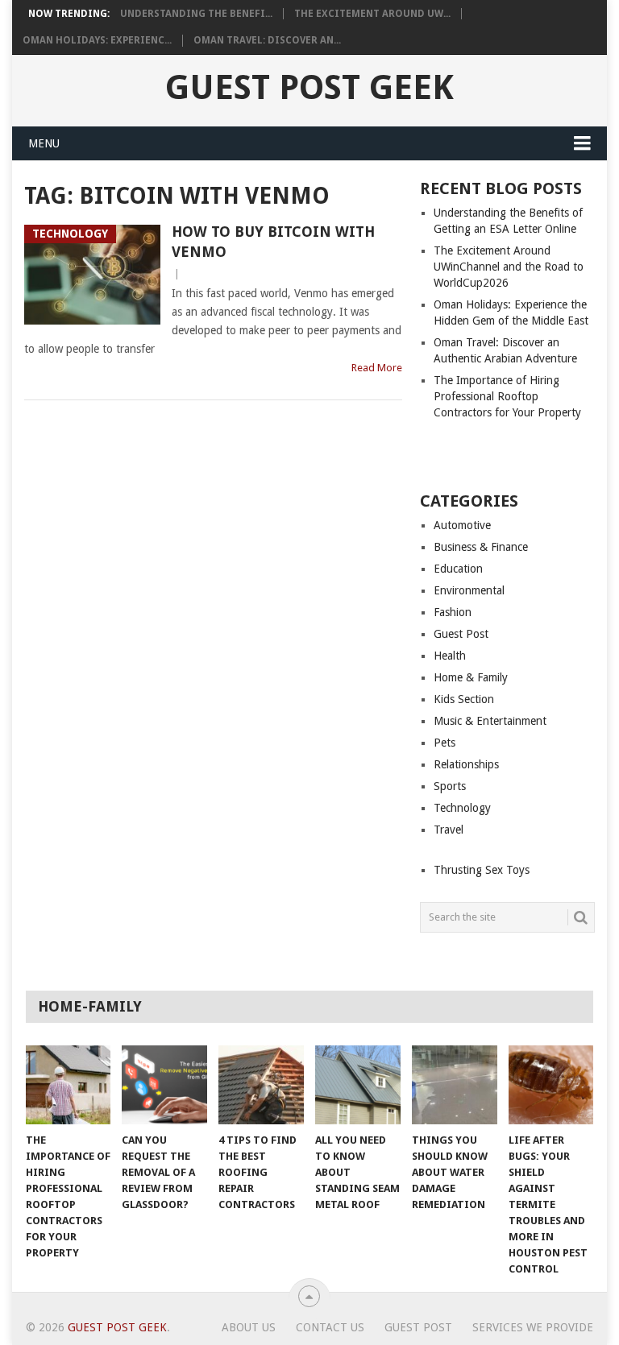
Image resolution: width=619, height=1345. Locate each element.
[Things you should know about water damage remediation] (454, 1084)
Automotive (462, 525)
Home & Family (471, 677)
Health (450, 655)
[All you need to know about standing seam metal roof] (358, 1084)
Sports (450, 786)
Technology (462, 807)
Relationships (466, 764)
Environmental (469, 590)
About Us (249, 1327)
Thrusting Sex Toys (482, 869)
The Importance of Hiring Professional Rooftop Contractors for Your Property (507, 396)
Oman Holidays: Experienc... (97, 40)
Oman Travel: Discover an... (267, 40)
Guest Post (461, 633)
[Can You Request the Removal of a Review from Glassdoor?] (164, 1084)
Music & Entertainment (490, 720)
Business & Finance (481, 546)
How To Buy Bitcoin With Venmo (273, 241)
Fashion (453, 612)
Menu (44, 143)
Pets (444, 742)
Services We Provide (532, 1327)
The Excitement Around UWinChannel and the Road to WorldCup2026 (509, 266)
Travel (448, 829)
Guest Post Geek (309, 88)
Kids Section (464, 699)
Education (458, 568)
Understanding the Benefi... (196, 13)
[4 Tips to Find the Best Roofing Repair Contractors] (261, 1084)
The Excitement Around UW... (372, 13)
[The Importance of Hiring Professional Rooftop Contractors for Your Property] (68, 1084)
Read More (376, 368)
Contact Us (330, 1327)
